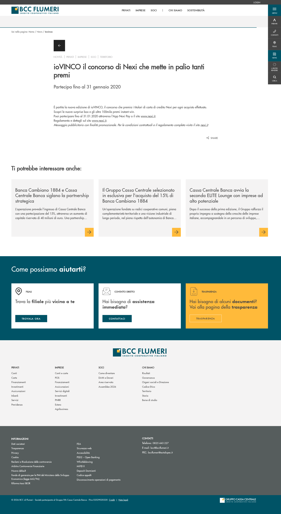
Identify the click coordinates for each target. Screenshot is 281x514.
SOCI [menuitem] (154, 10)
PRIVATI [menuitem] (126, 10)
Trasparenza (17, 448)
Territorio (146, 391)
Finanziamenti (18, 382)
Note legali (123, 499)
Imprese (59, 367)
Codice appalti (84, 475)
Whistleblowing (85, 461)
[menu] (163, 10)
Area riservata (106, 382)
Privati (15, 367)
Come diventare (107, 373)
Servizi (14, 400)
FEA (79, 443)
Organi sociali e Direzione (155, 382)
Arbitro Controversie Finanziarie (40, 466)
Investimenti (17, 386)
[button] (274, 10)
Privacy (15, 452)
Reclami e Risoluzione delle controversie (31, 461)
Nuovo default (18, 470)
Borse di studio (149, 400)
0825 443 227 (161, 443)
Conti (14, 373)
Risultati (146, 373)
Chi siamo (148, 367)
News (39, 31)
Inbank (14, 395)
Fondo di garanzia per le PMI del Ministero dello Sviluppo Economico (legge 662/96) (40, 476)
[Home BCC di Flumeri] (35, 10)
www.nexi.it (148, 116)
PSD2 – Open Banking (100, 457)
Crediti (112, 499)
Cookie (15, 457)
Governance (148, 377)
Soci (101, 367)
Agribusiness (61, 409)
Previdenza (16, 404)
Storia (145, 395)
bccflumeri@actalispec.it (160, 452)
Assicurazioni (18, 391)
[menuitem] (257, 2)
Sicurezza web (84, 448)
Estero (58, 404)
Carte (14, 377)
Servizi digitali (62, 391)
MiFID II (80, 466)
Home (31, 31)
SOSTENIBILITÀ (196, 10)
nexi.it (204, 125)
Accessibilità (83, 452)
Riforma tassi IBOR (33, 483)
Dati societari (18, 443)
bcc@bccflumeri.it (160, 447)
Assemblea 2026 (107, 386)
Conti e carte (61, 373)
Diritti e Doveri (106, 377)
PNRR (58, 400)
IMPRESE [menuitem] (141, 10)
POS (57, 377)
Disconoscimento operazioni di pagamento (98, 479)
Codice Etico (148, 386)
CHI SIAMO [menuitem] (175, 10)
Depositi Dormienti (86, 470)
